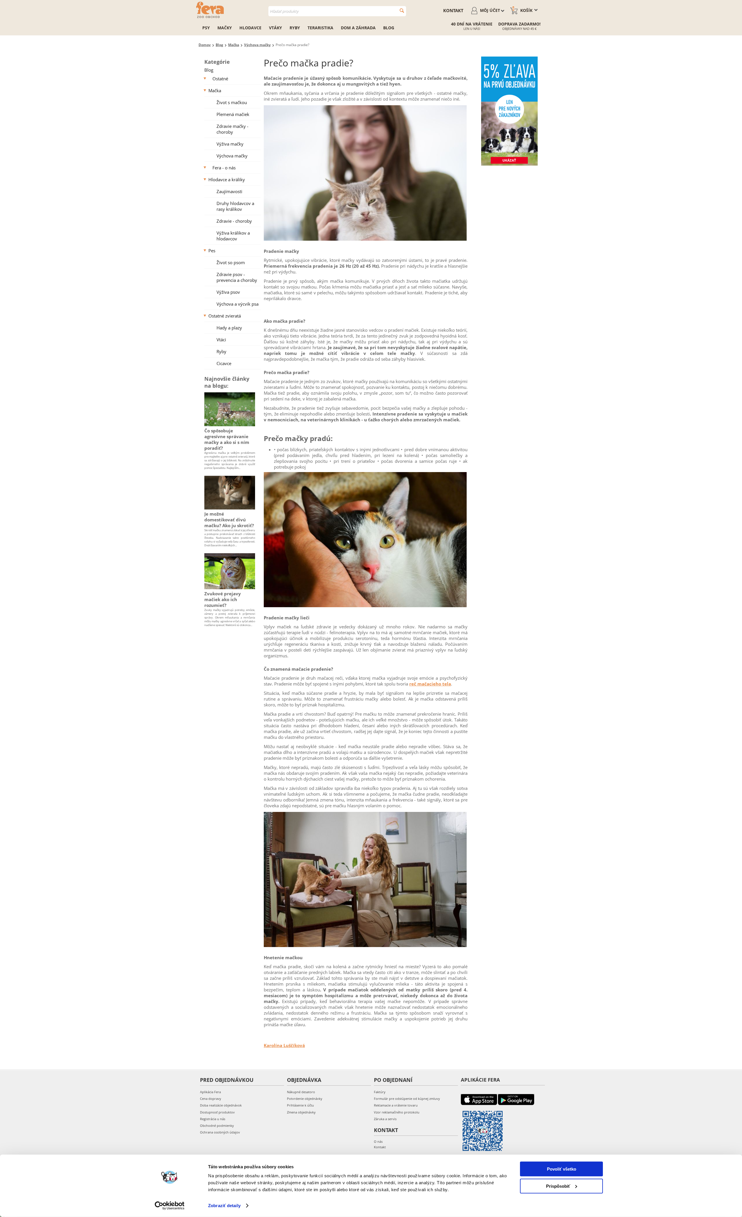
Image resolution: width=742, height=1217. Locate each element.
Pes (211, 250)
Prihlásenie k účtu (300, 1105)
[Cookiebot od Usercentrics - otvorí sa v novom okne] (169, 1205)
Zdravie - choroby (234, 221)
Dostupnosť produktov (217, 1112)
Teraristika (320, 27)
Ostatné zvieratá (224, 316)
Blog (388, 27)
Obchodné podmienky (217, 1125)
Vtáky (275, 27)
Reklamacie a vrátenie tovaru (396, 1105)
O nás (378, 1141)
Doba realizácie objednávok (221, 1105)
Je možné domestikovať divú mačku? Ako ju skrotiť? (229, 519)
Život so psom (231, 262)
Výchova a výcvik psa (238, 304)
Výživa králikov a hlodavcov (233, 236)
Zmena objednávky (301, 1112)
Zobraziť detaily (224, 1205)
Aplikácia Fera (210, 1092)
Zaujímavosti (229, 191)
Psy (206, 27)
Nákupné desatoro (301, 1092)
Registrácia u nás (212, 1119)
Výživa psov (228, 292)
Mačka (214, 90)
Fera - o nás (224, 168)
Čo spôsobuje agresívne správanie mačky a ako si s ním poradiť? (226, 439)
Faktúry (379, 1092)
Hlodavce (250, 27)
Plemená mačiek (233, 114)
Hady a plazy (229, 328)
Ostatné (220, 78)
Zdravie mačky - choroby (232, 129)
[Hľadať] (402, 10)
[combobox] (337, 11)
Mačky (224, 27)
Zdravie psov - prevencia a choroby (237, 277)
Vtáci (221, 339)
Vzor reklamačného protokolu (396, 1112)
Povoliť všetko (561, 1169)
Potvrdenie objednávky (304, 1098)
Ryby (295, 27)
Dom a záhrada (358, 27)
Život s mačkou (232, 102)
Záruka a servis (385, 1119)
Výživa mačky (230, 144)
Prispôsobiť (558, 1185)
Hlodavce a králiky (226, 179)
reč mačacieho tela (430, 684)
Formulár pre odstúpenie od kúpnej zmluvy (407, 1098)
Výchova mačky (232, 156)
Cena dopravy (210, 1098)
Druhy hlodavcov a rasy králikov (235, 206)
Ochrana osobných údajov (220, 1132)
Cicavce (224, 363)
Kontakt (453, 10)
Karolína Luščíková (284, 1045)
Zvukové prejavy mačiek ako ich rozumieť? (222, 599)
